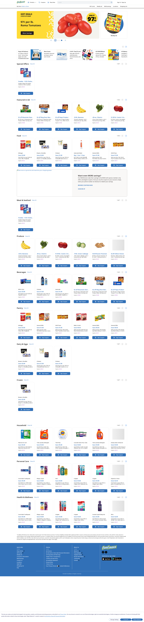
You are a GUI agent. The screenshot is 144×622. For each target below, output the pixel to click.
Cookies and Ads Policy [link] (52, 550)
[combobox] (85, 2)
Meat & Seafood (24, 200)
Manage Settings (114, 619)
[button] (25, 81)
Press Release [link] (77, 544)
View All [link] (32, 63)
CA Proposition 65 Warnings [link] (53, 546)
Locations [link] (19, 554)
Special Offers (23, 64)
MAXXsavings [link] (20, 550)
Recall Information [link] (79, 548)
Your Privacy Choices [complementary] (58, 558)
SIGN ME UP (81, 189)
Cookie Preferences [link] (65, 558)
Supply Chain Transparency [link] (53, 548)
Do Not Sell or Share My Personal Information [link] (58, 544)
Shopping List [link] (20, 557)
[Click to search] (112, 2)
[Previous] (123, 47)
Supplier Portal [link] (78, 546)
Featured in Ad (23, 100)
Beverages (21, 272)
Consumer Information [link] (23, 548)
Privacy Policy (63, 614)
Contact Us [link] (19, 552)
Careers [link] (76, 552)
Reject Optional (137, 619)
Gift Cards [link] (19, 544)
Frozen (20, 380)
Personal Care (23, 453)
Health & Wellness (25, 489)
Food (19, 136)
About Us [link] (76, 543)
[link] (21, 2)
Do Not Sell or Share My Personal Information (55, 616)
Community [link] (77, 550)
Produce (20, 236)
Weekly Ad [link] (19, 546)
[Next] (126, 47)
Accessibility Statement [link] (52, 552)
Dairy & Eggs (22, 344)
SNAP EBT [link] (19, 556)
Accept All (126, 619)
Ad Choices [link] (49, 543)
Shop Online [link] (20, 543)
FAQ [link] (18, 559)
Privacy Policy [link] (49, 554)
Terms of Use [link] (49, 556)
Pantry (20, 308)
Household (21, 417)
